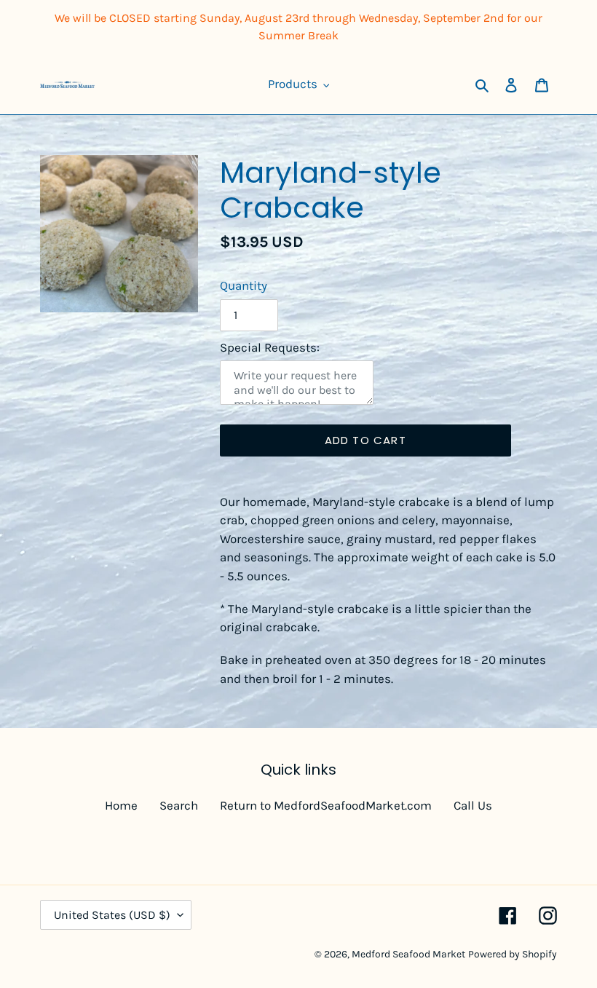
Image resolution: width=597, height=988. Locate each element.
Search (178, 805)
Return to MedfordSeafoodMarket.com (326, 805)
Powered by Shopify (512, 954)
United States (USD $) (112, 915)
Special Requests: (270, 347)
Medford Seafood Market (408, 954)
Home (121, 805)
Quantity (243, 285)
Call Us (473, 805)
